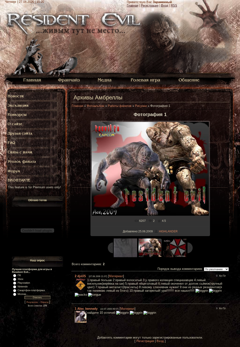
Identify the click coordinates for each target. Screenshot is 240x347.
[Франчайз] (68, 79)
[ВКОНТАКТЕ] (32, 180)
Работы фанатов (119, 106)
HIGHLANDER (168, 231)
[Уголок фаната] (32, 161)
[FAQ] (33, 143)
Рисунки (141, 106)
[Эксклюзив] (32, 105)
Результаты (32, 302)
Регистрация (149, 5)
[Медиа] (105, 79)
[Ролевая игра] (146, 79)
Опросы (44, 302)
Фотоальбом (95, 106)
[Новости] (32, 96)
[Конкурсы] (32, 114)
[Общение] (189, 79)
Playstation (24, 282)
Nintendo (23, 286)
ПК (19, 275)
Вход (164, 5)
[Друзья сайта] (32, 133)
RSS (174, 5)
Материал (116, 276)
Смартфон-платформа (31, 290)
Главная (132, 5)
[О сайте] (32, 124)
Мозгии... (23, 294)
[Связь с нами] (32, 152)
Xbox (20, 279)
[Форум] (32, 171)
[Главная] (32, 79)
